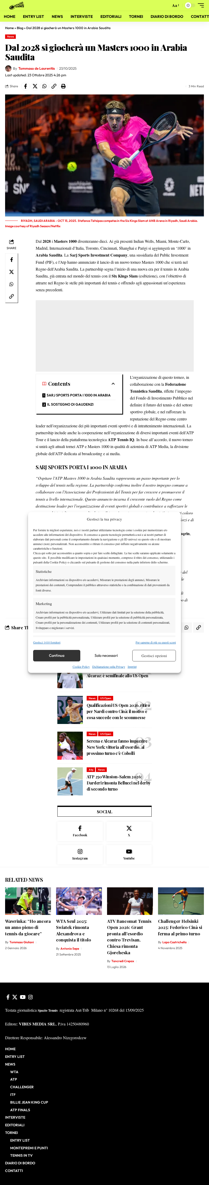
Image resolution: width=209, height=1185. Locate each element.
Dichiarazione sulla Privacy (108, 666)
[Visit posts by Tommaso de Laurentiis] (8, 68)
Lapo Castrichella (174, 942)
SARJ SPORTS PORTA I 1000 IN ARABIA (79, 395)
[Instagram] (80, 854)
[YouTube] (23, 997)
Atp (91, 769)
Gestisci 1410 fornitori (46, 642)
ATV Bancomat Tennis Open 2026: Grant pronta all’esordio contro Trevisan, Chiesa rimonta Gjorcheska (129, 936)
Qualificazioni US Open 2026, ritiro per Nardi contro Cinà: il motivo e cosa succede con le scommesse (118, 711)
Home (9, 28)
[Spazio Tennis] (17, 5)
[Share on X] (35, 86)
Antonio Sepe (69, 948)
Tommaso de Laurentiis (36, 68)
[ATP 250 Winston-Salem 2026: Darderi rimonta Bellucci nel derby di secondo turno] (70, 781)
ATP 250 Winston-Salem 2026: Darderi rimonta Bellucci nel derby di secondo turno (119, 783)
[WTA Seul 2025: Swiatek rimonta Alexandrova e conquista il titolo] (79, 901)
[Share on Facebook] (25, 86)
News (10, 36)
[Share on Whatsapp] (44, 86)
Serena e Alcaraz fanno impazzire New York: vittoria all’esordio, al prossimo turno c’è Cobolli (117, 747)
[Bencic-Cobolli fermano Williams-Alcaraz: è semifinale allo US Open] (70, 674)
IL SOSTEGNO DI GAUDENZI (70, 404)
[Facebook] (80, 831)
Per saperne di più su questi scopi (156, 642)
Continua (56, 655)
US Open (105, 698)
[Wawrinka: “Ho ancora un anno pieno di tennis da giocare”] (28, 901)
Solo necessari (106, 655)
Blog (20, 28)
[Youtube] (129, 854)
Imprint (132, 666)
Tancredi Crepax (122, 961)
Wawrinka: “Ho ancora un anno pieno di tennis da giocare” (28, 927)
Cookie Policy (81, 666)
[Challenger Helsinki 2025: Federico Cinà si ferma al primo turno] (181, 901)
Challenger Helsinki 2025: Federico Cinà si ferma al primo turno (180, 927)
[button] (165, 5)
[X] (129, 831)
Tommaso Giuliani (21, 942)
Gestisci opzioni (154, 655)
